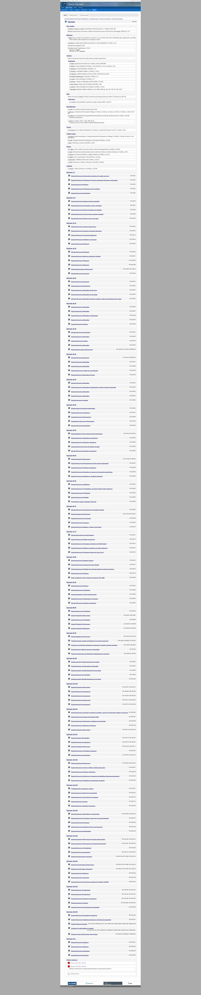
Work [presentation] (65, 15)
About (75, 7)
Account (80, 7)
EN (73, 0)
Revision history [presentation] (73, 15)
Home (133, 0)
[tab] (65, 15)
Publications (84, 9)
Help (90, 9)
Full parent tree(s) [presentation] (84, 15)
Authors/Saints (64, 9)
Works (71, 9)
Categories (77, 9)
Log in (138, 0)
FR (77, 0)
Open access (69, 7)
